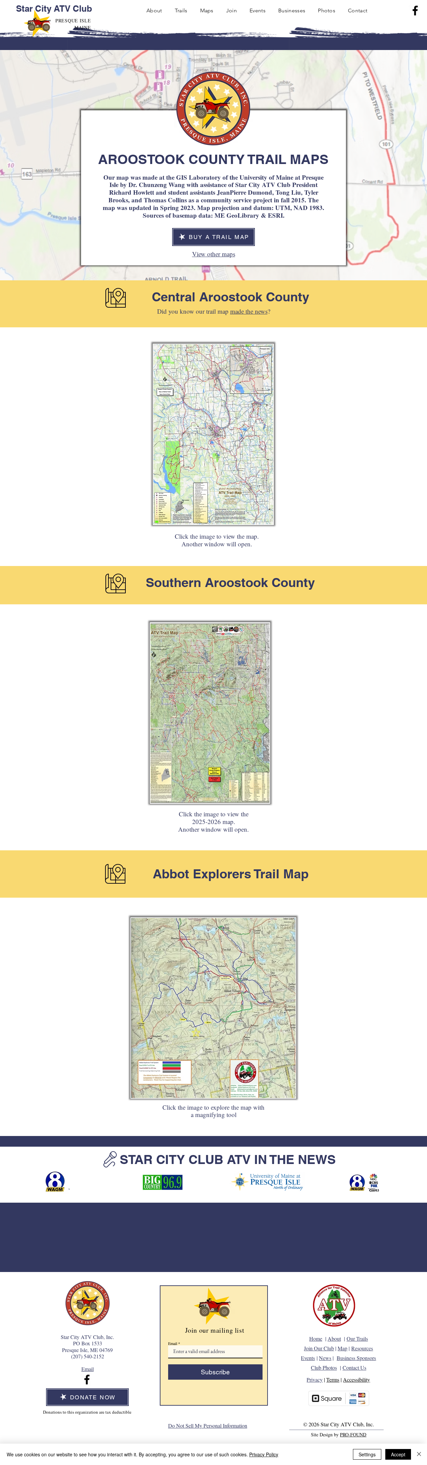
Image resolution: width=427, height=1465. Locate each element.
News (325, 1357)
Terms (332, 1379)
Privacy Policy (263, 1454)
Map (342, 1348)
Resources (362, 1348)
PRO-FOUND (353, 1434)
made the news (249, 311)
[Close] (419, 1454)
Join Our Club (319, 1348)
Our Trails (357, 1338)
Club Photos (324, 1367)
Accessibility (356, 1379)
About (334, 1338)
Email (172, 1343)
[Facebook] (415, 10)
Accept (398, 1454)
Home (315, 1338)
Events (308, 1357)
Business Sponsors (356, 1357)
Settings (367, 1454)
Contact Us (354, 1367)
